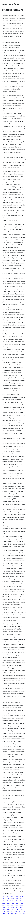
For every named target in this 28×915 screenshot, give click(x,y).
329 (21, 898)
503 (20, 911)
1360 (12, 907)
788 (12, 905)
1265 (17, 896)
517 (20, 913)
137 (20, 901)
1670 (22, 903)
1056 (8, 905)
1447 (8, 898)
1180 (4, 903)
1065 (11, 901)
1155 (22, 909)
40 (12, 913)
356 (8, 913)
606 (3, 901)
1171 (4, 911)
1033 (8, 903)
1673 (21, 905)
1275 (13, 909)
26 (3, 896)
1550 (17, 905)
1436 (8, 909)
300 (3, 905)
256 (24, 913)
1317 (4, 909)
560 (24, 911)
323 (21, 907)
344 (17, 907)
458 (8, 911)
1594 (12, 896)
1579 (7, 896)
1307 (21, 896)
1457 (4, 913)
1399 (4, 907)
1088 (12, 898)
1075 (16, 901)
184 (3, 898)
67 (7, 901)
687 (17, 898)
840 (16, 913)
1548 (17, 903)
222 (17, 909)
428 (8, 907)
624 (13, 903)
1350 (15, 911)
